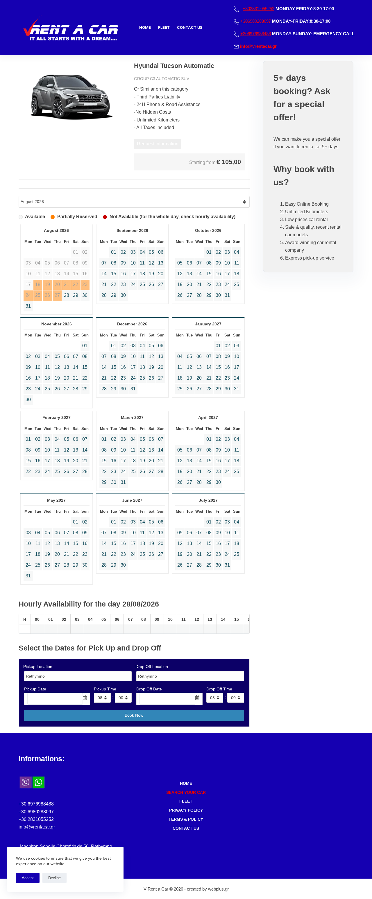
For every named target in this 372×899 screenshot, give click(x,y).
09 (123, 262)
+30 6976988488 (36, 803)
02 (123, 252)
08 (113, 262)
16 (123, 273)
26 (151, 284)
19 (151, 273)
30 (84, 295)
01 (113, 252)
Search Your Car (186, 792)
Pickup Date (35, 689)
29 (75, 295)
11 (142, 262)
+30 (258, 8)
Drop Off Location (151, 666)
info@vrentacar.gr (258, 46)
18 (142, 273)
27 (160, 284)
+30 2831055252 (36, 819)
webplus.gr (218, 888)
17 (133, 273)
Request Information (157, 143)
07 (104, 262)
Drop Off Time (219, 689)
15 (113, 273)
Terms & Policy (186, 819)
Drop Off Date (149, 689)
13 (160, 262)
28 (66, 295)
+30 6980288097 (36, 811)
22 (113, 284)
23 (123, 284)
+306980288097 (255, 21)
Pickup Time (105, 689)
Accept (28, 878)
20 (160, 273)
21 (104, 284)
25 (142, 284)
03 (133, 252)
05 (151, 252)
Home (145, 27)
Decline (54, 878)
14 (104, 273)
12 (151, 262)
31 (28, 306)
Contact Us (190, 27)
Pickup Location (37, 666)
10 (133, 262)
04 (142, 252)
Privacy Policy (186, 810)
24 (133, 284)
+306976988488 (255, 33)
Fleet (164, 27)
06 (160, 252)
